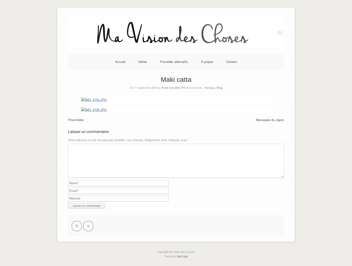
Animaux (209, 87)
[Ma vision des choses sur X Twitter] (88, 226)
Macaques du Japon (270, 119)
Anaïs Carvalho (170, 87)
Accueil (120, 61)
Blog (219, 87)
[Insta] (77, 226)
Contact (231, 61)
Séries (142, 61)
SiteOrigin (182, 256)
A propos (207, 61)
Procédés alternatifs (174, 61)
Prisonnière (76, 119)
